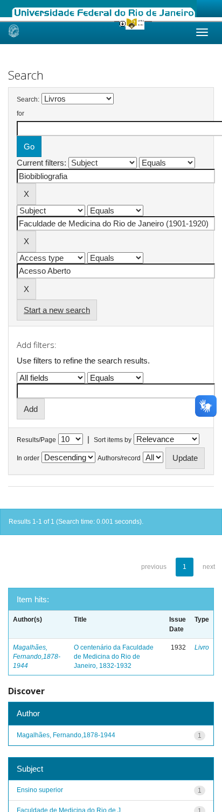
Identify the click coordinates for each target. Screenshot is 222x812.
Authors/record (119, 458)
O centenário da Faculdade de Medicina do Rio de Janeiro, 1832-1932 (114, 656)
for (20, 113)
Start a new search (57, 310)
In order (28, 458)
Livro (202, 647)
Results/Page (36, 440)
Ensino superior (40, 790)
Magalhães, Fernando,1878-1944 (36, 656)
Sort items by (112, 440)
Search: (28, 99)
